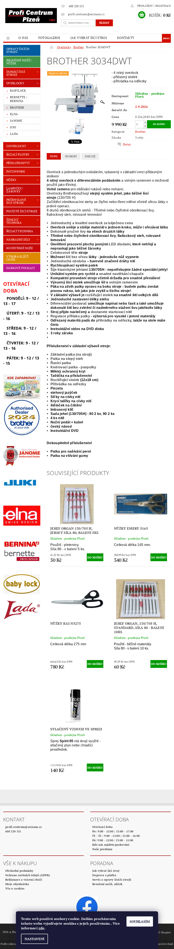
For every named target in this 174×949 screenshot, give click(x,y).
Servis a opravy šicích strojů (111, 879)
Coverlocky (16, 146)
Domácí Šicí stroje (15, 73)
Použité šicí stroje (21, 211)
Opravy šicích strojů (17, 50)
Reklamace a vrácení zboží (23, 879)
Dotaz (127, 144)
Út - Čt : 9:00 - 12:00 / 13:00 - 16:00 (116, 836)
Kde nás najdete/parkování (110, 845)
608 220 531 (13, 831)
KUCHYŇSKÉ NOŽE (19, 248)
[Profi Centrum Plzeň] (31, 15)
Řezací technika (19, 231)
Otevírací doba (102, 827)
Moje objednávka (17, 884)
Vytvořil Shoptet (160, 932)
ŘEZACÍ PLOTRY (17, 154)
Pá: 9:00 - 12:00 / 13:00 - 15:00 (112, 840)
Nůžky (11, 180)
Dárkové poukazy (20, 268)
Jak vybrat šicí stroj (88, 38)
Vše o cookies (14, 888)
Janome (16, 121)
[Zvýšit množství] (145, 122)
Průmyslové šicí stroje (16, 201)
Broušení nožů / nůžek (19, 61)
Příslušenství (17, 163)
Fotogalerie (49, 38)
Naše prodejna (102, 849)
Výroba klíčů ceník (17, 257)
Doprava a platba (104, 875)
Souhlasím (140, 921)
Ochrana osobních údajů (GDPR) (27, 875)
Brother (17, 107)
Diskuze (90, 156)
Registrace (163, 5)
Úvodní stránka (8, 37)
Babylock (18, 90)
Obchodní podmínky (19, 871)
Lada (14, 134)
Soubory (71, 156)
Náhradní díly (18, 240)
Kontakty (126, 38)
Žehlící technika (14, 221)
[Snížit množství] (145, 126)
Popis (54, 156)
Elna (14, 114)
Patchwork (15, 171)
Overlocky (15, 83)
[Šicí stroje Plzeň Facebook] (87, 907)
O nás (23, 38)
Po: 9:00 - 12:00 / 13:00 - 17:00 (112, 831)
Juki (13, 127)
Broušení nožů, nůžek (107, 884)
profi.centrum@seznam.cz (23, 827)
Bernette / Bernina (18, 99)
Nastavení (34, 939)
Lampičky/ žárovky (14, 189)
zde (41, 928)
